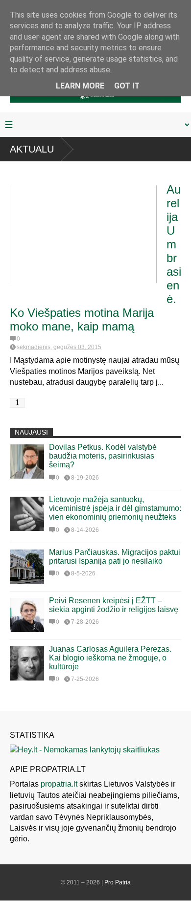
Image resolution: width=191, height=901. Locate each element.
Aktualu (32, 149)
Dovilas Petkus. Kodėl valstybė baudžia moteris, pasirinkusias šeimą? (103, 456)
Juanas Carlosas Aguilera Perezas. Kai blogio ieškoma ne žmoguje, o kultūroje (110, 658)
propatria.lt (59, 784)
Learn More (80, 85)
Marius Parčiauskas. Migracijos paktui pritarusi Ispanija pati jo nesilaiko (114, 556)
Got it (127, 85)
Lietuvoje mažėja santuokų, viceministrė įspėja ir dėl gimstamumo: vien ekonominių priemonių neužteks (115, 508)
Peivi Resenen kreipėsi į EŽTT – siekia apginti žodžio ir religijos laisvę (113, 605)
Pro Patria (117, 882)
